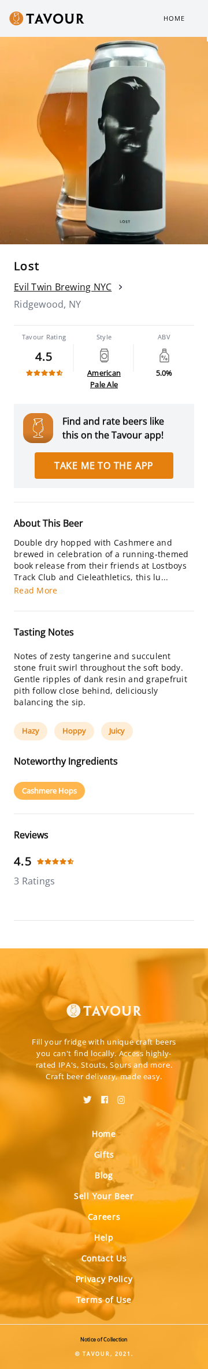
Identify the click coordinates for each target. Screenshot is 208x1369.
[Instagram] (121, 1096)
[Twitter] (87, 1096)
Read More (35, 590)
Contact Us (104, 1258)
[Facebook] (104, 1096)
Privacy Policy (104, 1278)
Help (104, 1237)
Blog (104, 1175)
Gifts (104, 1154)
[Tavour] (104, 1004)
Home (174, 18)
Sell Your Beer (104, 1195)
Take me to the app (104, 465)
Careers (104, 1216)
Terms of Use (104, 1299)
